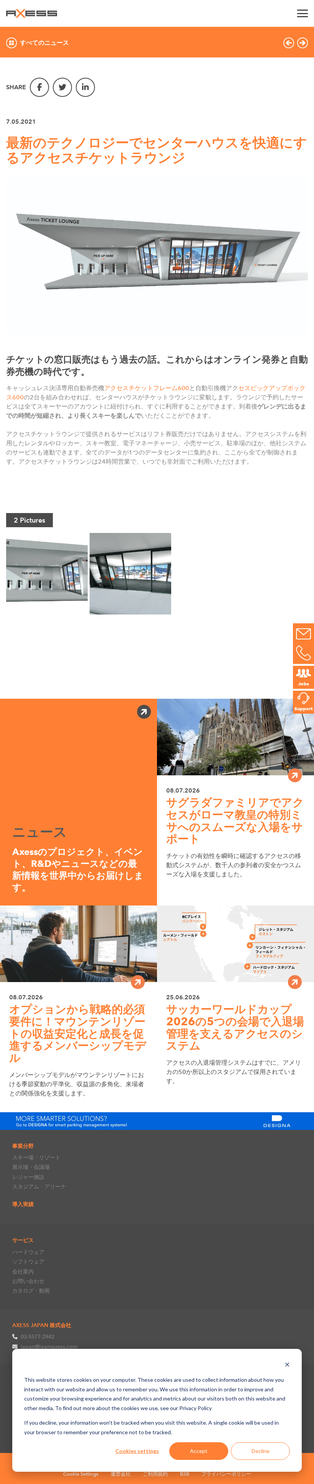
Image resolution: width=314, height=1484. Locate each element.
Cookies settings (137, 1451)
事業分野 (23, 1145)
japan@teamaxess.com (49, 1346)
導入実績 (23, 1204)
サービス (23, 1240)
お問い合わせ (28, 1281)
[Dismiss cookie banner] (287, 1365)
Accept (199, 1451)
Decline (261, 1451)
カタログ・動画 (31, 1290)
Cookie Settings (80, 1474)
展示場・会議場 (31, 1167)
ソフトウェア (28, 1261)
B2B (184, 1474)
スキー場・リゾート (36, 1157)
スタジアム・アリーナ (39, 1186)
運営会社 (121, 1474)
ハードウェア (28, 1252)
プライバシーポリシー (226, 1474)
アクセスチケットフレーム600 (146, 388)
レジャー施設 (28, 1176)
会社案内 (23, 1271)
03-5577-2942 (37, 1336)
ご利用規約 (155, 1474)
